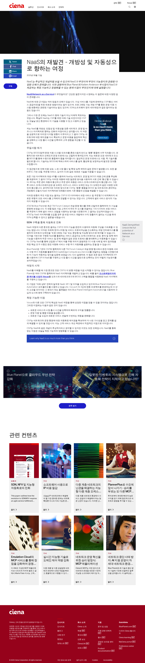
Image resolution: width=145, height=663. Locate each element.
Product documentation (104, 650)
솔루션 (30, 7)
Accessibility (107, 660)
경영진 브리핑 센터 (106, 642)
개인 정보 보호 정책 (64, 660)
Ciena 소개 (82, 627)
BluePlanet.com (126, 627)
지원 (100, 622)
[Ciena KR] (17, 5)
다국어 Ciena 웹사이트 (127, 632)
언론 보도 (81, 639)
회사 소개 (51, 7)
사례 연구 (61, 635)
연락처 (61, 7)
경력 (115, 3)
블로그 (60, 631)
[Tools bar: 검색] (129, 7)
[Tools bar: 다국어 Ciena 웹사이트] (134, 7)
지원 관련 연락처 (105, 631)
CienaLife (82, 644)
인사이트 (40, 7)
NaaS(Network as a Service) (40, 94)
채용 (80, 631)
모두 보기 (72, 406)
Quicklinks (123, 622)
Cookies (95, 660)
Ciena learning (125, 637)
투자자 (80, 635)
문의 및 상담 (103, 627)
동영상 (60, 639)
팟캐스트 (61, 643)
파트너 (80, 648)
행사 (100, 637)
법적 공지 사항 (81, 660)
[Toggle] (72, 622)
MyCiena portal (125, 642)
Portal (129, 3)
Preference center (126, 646)
